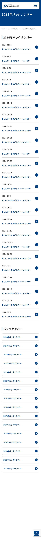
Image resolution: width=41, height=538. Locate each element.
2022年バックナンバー (12, 372)
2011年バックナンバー (12, 468)
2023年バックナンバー (12, 363)
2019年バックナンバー (12, 398)
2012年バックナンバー (12, 459)
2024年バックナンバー (12, 354)
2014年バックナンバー (12, 442)
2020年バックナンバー (12, 389)
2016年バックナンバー (12, 424)
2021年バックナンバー (12, 381)
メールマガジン (13, 29)
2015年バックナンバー (12, 433)
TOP (3, 29)
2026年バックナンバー (12, 337)
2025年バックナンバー (12, 345)
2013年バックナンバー (12, 451)
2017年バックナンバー (12, 416)
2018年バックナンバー (12, 407)
